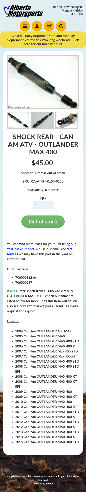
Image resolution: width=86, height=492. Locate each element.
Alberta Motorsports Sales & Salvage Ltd (47, 476)
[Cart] (49, 26)
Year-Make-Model (20, 249)
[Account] (37, 26)
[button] (18, 120)
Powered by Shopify (43, 483)
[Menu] (25, 26)
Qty (43, 198)
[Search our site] (61, 26)
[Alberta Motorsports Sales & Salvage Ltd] (23, 10)
